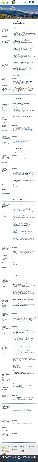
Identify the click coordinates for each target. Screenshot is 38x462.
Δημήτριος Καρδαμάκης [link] (16, 224)
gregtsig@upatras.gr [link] (28, 44)
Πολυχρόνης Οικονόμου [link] (17, 67)
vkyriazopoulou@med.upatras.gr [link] (29, 237)
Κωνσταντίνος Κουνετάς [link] (17, 251)
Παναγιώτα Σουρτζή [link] (16, 233)
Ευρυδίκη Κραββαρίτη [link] (16, 241)
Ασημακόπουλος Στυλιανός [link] (17, 340)
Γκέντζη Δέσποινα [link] (6, 42)
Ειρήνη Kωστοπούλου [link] (16, 51)
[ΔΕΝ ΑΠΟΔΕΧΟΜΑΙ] (36, 458)
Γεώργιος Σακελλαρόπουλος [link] (17, 62)
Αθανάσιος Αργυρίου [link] (16, 226)
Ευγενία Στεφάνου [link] (16, 238)
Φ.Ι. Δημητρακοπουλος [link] (16, 85)
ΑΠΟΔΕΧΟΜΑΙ (10, 460)
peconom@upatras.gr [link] (28, 68)
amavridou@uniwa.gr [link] (31, 33)
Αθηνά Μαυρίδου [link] (15, 32)
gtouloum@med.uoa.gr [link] (24, 70)
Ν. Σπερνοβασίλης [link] (16, 357)
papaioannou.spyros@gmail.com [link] (21, 175)
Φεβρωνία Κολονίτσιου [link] (16, 42)
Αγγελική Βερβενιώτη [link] (16, 48)
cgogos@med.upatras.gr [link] (30, 81)
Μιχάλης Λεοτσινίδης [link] (16, 30)
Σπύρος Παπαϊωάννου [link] (16, 137)
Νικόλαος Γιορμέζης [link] (16, 337)
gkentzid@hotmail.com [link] (28, 39)
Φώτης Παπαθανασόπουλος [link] (17, 254)
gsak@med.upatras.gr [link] (30, 62)
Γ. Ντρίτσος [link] (15, 89)
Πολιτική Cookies (27, 460)
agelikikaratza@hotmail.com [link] (17, 41)
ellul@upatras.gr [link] (25, 47)
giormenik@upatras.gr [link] (27, 339)
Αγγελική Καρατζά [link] (16, 40)
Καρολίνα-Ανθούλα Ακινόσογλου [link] (18, 83)
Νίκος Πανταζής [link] (15, 71)
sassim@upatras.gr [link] (30, 341)
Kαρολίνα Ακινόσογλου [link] (16, 352)
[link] (1, 8)
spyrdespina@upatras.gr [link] (28, 220)
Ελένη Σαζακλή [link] (15, 29)
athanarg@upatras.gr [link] (23, 227)
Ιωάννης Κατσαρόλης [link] (16, 88)
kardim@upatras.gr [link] (23, 225)
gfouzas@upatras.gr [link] (28, 54)
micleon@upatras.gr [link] (29, 30)
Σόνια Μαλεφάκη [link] (15, 63)
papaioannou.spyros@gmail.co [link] (24, 139)
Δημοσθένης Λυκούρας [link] (16, 55)
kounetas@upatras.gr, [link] (17, 253)
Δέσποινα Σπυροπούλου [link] (17, 219)
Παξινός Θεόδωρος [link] (16, 239)
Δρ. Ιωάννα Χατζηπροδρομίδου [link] (18, 34)
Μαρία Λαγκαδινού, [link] (16, 332)
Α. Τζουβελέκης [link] (15, 354)
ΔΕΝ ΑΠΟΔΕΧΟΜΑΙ (18, 460)
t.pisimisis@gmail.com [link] (16, 250)
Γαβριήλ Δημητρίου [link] (16, 37)
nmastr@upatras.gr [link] (16, 230)
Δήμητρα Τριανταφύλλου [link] (17, 283)
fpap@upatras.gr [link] (16, 255)
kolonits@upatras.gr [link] (28, 42)
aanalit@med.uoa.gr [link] (16, 75)
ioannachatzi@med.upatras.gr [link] (17, 36)
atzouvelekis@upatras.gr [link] (31, 355)
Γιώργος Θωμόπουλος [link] (16, 285)
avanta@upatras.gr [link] (28, 28)
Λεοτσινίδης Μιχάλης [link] (6, 40)
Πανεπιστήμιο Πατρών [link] (14, 449)
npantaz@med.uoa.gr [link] (16, 72)
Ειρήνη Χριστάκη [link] (15, 366)
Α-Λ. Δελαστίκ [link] (5, 380)
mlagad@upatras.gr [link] (21, 333)
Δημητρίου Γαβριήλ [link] (6, 43)
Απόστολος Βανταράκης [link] (17, 28)
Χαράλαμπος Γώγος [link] (16, 346)
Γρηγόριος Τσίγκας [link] (16, 43)
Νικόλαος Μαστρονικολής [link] (17, 229)
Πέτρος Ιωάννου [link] (15, 364)
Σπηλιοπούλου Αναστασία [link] (17, 334)
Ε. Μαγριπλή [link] (15, 110)
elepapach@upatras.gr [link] (21, 57)
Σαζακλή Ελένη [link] (5, 41)
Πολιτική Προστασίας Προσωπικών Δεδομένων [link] (14, 453)
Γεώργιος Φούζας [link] (16, 54)
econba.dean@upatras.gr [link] (25, 253)
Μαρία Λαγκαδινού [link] (16, 44)
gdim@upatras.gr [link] (26, 37)
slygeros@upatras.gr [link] (19, 244)
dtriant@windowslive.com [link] (17, 284)
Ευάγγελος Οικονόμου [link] (16, 314)
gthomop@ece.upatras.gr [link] (17, 287)
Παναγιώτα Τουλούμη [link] (16, 69)
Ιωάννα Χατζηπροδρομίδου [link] (17, 140)
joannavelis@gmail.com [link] (16, 181)
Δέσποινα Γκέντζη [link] (16, 39)
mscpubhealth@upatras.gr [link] (23, 451)
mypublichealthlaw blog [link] (14, 450)
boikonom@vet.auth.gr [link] (21, 316)
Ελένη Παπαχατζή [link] (16, 56)
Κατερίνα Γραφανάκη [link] (6, 379)
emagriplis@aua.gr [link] (24, 111)
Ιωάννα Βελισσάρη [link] (16, 180)
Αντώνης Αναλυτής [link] (16, 74)
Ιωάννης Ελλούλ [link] (15, 47)
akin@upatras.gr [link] (15, 84)
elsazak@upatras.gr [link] (29, 29)
